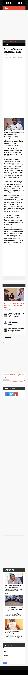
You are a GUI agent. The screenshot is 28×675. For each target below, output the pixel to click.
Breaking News (12, 41)
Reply (15, 57)
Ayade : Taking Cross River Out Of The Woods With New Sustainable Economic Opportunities (16, 330)
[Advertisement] (14, 26)
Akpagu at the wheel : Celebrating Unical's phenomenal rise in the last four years (15, 322)
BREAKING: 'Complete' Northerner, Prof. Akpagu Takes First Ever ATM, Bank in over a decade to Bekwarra (16, 314)
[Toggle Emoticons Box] (3, 342)
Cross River (13, 277)
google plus (16, 394)
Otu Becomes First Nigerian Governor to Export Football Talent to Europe (13, 586)
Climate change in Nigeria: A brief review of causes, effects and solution (13, 376)
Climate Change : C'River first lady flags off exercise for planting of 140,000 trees (14, 381)
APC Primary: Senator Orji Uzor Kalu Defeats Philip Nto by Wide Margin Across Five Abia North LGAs (14, 609)
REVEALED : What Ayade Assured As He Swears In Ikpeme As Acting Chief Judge (14, 305)
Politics (9, 278)
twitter (11, 394)
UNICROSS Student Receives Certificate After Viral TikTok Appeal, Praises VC (13, 632)
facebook (7, 394)
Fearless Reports (14, 3)
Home (5, 41)
